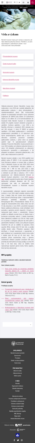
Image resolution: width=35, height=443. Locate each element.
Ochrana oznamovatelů (17, 406)
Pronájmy (17, 358)
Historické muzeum (8, 72)
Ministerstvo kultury (17, 396)
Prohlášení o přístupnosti (17, 401)
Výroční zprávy (29, 6)
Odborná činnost (17, 373)
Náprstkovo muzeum (9, 88)
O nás (17, 381)
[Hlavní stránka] (2, 6)
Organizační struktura (17, 386)
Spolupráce (17, 350)
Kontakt (17, 391)
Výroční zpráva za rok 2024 (10, 7)
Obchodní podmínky (17, 408)
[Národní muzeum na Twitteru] (18, 440)
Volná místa (17, 363)
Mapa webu (17, 416)
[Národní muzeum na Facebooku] (14, 440)
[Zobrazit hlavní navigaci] (2, 2)
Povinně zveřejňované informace (15, 6)
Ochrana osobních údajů (17, 403)
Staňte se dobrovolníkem (17, 360)
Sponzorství (17, 355)
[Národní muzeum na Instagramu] (22, 440)
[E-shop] (23, 2)
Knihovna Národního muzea (11, 80)
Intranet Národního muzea (17, 418)
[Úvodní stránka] (9, 2)
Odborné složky (17, 371)
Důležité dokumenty (17, 388)
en (17, 2)
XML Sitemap (17, 413)
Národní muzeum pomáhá (17, 353)
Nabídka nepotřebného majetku (17, 411)
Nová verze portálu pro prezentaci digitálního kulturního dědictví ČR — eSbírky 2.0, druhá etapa (19, 271)
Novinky (17, 383)
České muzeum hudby (9, 64)
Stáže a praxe (17, 375)
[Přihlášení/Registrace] (28, 2)
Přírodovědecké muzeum (10, 56)
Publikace (6, 95)
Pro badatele (17, 368)
